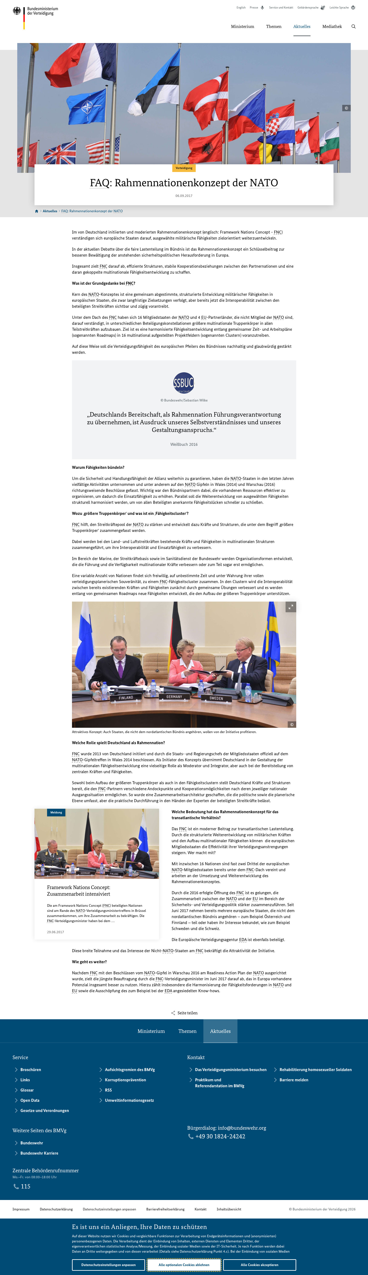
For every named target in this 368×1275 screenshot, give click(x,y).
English (241, 7)
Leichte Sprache (339, 7)
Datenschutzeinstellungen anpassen (109, 1209)
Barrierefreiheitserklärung (165, 1209)
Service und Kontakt (281, 7)
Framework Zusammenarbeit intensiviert (78, 890)
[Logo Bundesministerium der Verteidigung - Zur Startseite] (36, 18)
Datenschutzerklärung (56, 1209)
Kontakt (201, 1209)
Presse (254, 7)
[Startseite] (36, 211)
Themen (187, 1031)
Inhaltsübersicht (229, 1209)
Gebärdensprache (308, 7)
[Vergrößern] (291, 607)
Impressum (21, 1209)
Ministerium (151, 1031)
